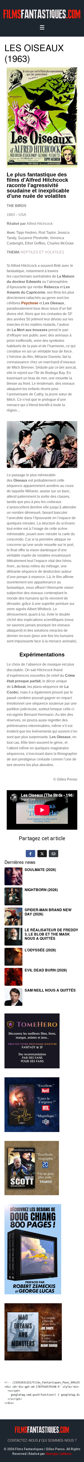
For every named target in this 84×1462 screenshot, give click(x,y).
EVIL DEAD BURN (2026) (46, 970)
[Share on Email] (53, 853)
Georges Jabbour (59, 1454)
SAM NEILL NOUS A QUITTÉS (50, 990)
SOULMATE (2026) (40, 869)
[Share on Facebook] (30, 853)
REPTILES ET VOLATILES (42, 252)
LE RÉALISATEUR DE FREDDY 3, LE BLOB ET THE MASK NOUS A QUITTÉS (51, 934)
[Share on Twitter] (42, 853)
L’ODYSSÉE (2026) (40, 949)
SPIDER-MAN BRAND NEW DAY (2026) (48, 912)
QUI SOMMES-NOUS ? (59, 1440)
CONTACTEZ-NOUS (23, 1440)
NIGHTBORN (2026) (41, 889)
